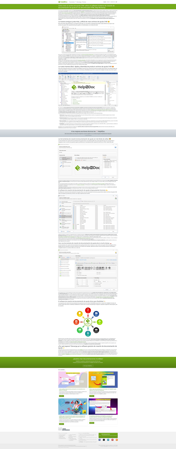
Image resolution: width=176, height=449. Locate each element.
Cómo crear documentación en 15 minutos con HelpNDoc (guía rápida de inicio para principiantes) (102, 389)
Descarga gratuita (62, 435)
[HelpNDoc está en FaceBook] (99, 440)
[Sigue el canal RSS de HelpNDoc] (117, 440)
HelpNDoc (83, 11)
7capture (80, 437)
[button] (116, 2)
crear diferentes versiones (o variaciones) (83, 237)
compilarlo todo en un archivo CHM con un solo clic (105, 297)
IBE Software (81, 442)
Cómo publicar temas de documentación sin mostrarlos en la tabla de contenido (72, 389)
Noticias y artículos (62, 437)
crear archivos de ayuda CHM (67, 12)
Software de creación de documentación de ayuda (86, 434)
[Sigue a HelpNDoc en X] (104, 440)
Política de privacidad (102, 445)
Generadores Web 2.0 (82, 439)
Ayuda (108, 2)
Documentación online (62, 438)
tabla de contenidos (80, 184)
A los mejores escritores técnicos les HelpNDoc (88, 131)
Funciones (72, 2)
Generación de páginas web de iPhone (72, 437)
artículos (64, 428)
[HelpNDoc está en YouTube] (112, 440)
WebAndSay (81, 441)
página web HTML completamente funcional (78, 341)
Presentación (71, 440)
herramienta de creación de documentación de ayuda (77, 446)
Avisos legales (115, 445)
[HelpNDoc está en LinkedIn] (108, 440)
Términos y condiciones (109, 445)
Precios (84, 2)
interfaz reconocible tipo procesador (98, 183)
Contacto (112, 2)
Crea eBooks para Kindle (73, 439)
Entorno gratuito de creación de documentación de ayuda (66, 445)
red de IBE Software (86, 433)
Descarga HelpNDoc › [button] (88, 365)
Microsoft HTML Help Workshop (88, 54)
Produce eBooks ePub (72, 438)
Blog (105, 2)
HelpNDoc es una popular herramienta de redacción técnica (101, 109)
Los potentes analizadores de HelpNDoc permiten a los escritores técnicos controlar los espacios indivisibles (101, 416)
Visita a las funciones (62, 434)
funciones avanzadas (81, 60)
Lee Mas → (61, 395)
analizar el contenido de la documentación (67, 236)
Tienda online (61, 436)
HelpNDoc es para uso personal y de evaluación (71, 354)
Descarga (78, 2)
